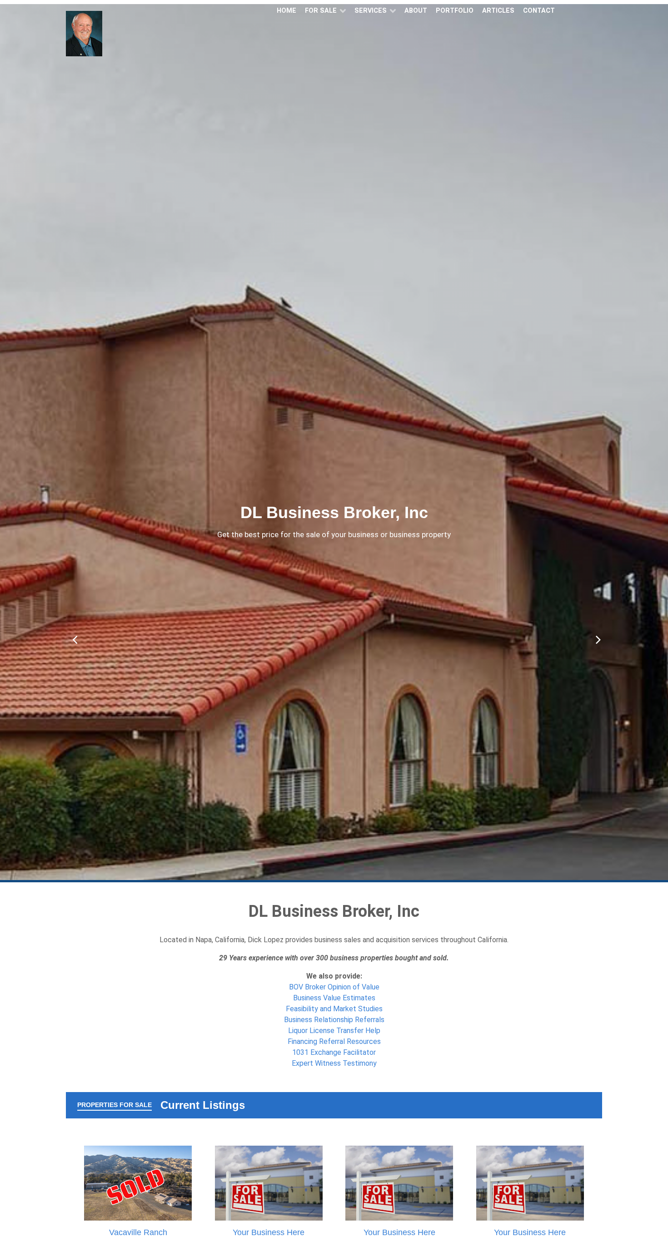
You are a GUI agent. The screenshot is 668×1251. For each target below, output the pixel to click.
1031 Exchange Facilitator (334, 1052)
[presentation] (72, 635)
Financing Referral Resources (334, 1041)
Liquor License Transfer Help (334, 1030)
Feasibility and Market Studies (334, 1008)
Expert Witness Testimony (334, 1063)
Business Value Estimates (334, 998)
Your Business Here (268, 1232)
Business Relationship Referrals (334, 1019)
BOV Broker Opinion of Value (334, 987)
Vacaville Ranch (138, 1232)
